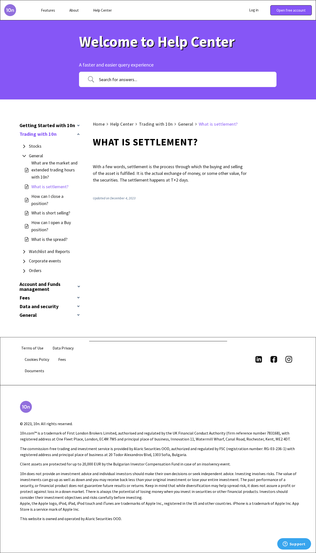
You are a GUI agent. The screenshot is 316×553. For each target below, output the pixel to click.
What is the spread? (49, 239)
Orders (35, 270)
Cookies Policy (37, 359)
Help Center (122, 124)
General (36, 156)
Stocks (35, 146)
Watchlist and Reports (49, 251)
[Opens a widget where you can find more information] (294, 544)
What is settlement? (49, 186)
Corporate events (45, 261)
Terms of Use (32, 348)
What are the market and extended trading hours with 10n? (54, 170)
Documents (34, 370)
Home (99, 124)
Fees (62, 359)
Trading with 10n (156, 124)
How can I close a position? (47, 199)
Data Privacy (63, 348)
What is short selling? (50, 213)
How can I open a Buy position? (51, 226)
